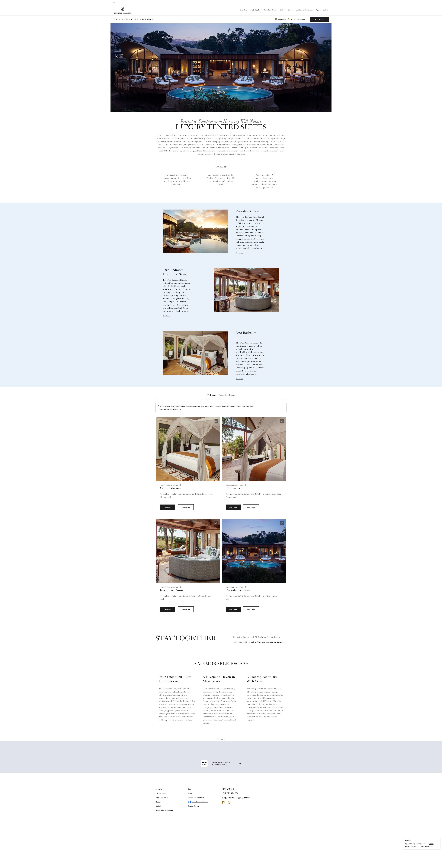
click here (428, 846)
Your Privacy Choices (200, 802)
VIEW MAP (282, 19)
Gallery (325, 10)
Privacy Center (193, 806)
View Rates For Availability (169, 409)
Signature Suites (270, 10)
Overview (243, 10)
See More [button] (239, 253)
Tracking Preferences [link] (196, 797)
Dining (282, 10)
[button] (179, 485)
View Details (186, 507)
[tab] (211, 395)
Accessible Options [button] (169, 485)
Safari (290, 10)
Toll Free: (236, 798)
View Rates (167, 507)
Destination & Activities (304, 10)
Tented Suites (255, 10)
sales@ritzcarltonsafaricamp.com (267, 642)
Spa (317, 10)
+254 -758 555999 (298, 19)
